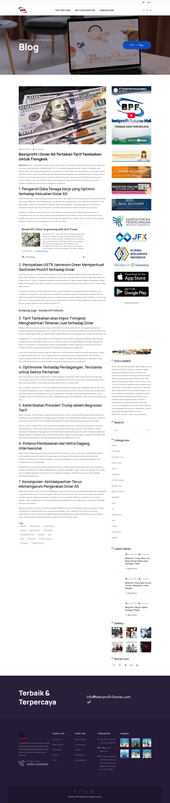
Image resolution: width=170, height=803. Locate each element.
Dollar (22, 539)
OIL (113, 509)
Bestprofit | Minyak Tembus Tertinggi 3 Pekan (136, 608)
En (148, 2)
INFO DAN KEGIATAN (85, 10)
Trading (114, 526)
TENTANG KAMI (62, 10)
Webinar (114, 538)
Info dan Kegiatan (118, 480)
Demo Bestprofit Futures (27, 535)
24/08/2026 (132, 554)
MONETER (115, 497)
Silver (113, 520)
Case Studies (79, 755)
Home (132, 45)
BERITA (114, 445)
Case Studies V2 (80, 760)
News (113, 503)
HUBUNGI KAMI (107, 10)
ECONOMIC (116, 451)
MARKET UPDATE (118, 491)
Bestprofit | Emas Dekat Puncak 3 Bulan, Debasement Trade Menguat (138, 585)
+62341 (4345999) (37, 764)
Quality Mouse (116, 514)
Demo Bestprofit (48, 530)
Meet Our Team (58, 744)
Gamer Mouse (116, 463)
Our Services (57, 739)
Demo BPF (41, 535)
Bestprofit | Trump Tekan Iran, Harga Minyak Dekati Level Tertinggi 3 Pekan (137, 561)
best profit (23, 526)
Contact (55, 755)
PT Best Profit (31, 539)
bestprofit (23, 530)
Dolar (49, 535)
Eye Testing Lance (118, 457)
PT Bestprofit (24, 543)
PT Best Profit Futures (45, 539)
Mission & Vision (80, 739)
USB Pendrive (116, 532)
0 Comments (145, 554)
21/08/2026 (132, 603)
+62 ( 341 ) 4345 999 (108, 739)
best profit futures (49, 526)
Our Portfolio (57, 750)
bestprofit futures (35, 530)
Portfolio (78, 750)
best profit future (35, 526)
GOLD (114, 468)
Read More (132, 569)
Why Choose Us (80, 744)
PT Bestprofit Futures (38, 543)
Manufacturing (116, 486)
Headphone (116, 474)
